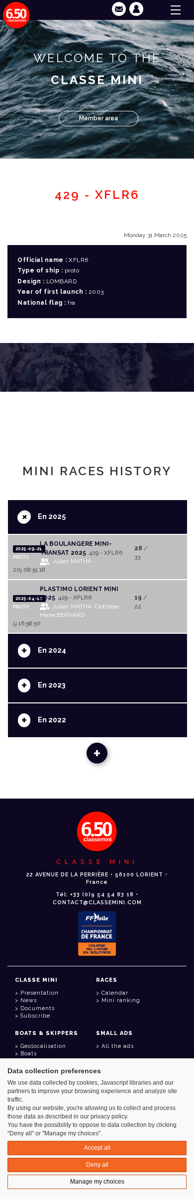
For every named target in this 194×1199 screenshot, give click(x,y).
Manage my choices (97, 1181)
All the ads (117, 1046)
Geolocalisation (43, 1046)
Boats (28, 1053)
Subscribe (35, 1016)
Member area (98, 118)
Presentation (39, 993)
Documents (37, 1008)
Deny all (97, 1164)
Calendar (114, 993)
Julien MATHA (72, 561)
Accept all (97, 1147)
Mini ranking (120, 1000)
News (28, 1000)
